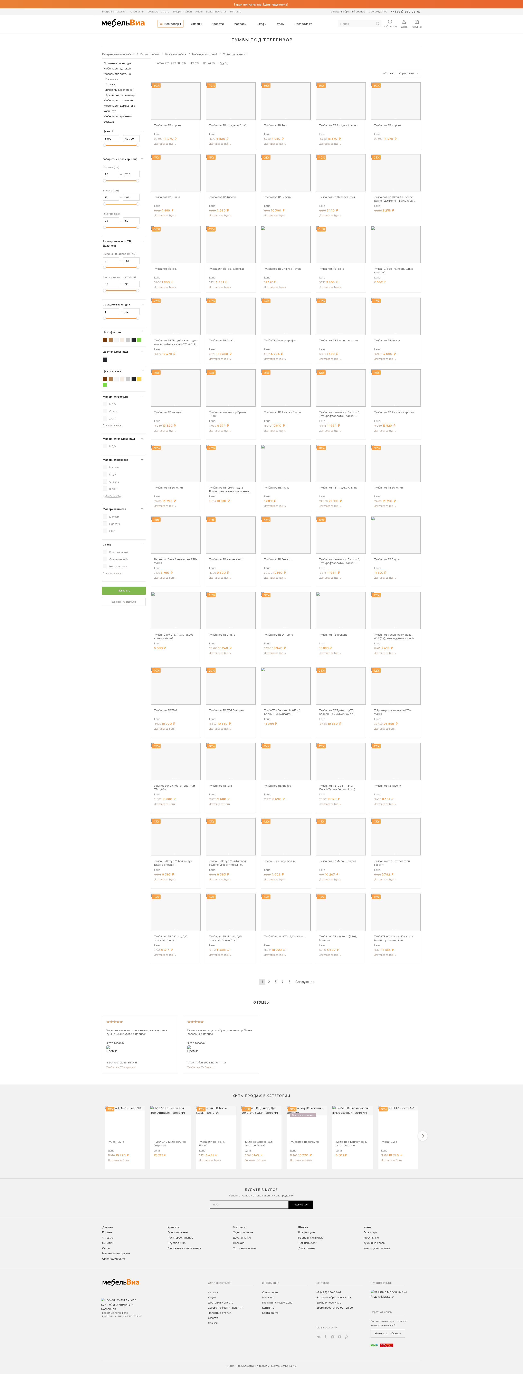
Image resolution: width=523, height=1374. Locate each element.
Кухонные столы (374, 1243)
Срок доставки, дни (116, 304)
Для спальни (306, 1248)
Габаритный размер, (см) (120, 159)
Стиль (107, 544)
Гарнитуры (370, 1232)
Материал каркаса (115, 460)
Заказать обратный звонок (348, 11)
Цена (110, 131)
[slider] (104, 145)
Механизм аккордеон (116, 1253)
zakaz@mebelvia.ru (328, 1302)
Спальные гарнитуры (118, 63)
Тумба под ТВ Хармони (120, 1067)
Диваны (196, 24)
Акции (199, 11)
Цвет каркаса (112, 371)
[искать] (377, 23)
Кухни (281, 24)
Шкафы (261, 24)
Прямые (107, 1232)
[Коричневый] (110, 340)
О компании (137, 11)
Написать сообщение (388, 1333)
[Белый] (116, 340)
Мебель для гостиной (118, 74)
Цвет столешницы (115, 351)
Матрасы (240, 24)
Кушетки (107, 1243)
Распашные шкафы (311, 1237)
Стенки (110, 84)
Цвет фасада (112, 332)
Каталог (213, 1292)
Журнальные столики (119, 90)
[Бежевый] (122, 340)
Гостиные (111, 79)
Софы (106, 1248)
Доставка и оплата (158, 11)
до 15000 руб (178, 63)
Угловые (107, 1237)
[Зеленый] (139, 340)
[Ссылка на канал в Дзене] (339, 1337)
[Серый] (128, 340)
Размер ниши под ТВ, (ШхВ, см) (117, 243)
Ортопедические (113, 1258)
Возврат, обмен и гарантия (225, 1307)
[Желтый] (139, 379)
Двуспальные (177, 1243)
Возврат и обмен (182, 11)
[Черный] (133, 340)
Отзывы (213, 1323)
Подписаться (301, 1204)
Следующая (304, 981)
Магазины (268, 1297)
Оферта (213, 1318)
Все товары (172, 24)
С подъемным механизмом (185, 1248)
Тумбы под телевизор (120, 95)
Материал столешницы (119, 438)
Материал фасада (115, 396)
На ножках (209, 63)
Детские (238, 1243)
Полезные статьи (216, 11)
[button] (176, 118)
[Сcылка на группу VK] (318, 1337)
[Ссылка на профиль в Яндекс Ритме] (346, 1337)
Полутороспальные (180, 1237)
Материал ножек (114, 509)
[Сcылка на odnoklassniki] (325, 1337)
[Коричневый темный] (105, 340)
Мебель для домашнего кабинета (119, 108)
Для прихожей (307, 1243)
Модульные (371, 1237)
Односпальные (178, 1232)
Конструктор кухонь (377, 1248)
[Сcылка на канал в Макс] (332, 1337)
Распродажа (303, 24)
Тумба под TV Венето (200, 1067)
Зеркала (109, 121)
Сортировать (407, 73)
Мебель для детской (117, 68)
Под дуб (194, 63)
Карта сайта (270, 1313)
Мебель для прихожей (118, 100)
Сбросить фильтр (124, 602)
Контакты (235, 11)
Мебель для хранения (118, 116)
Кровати (218, 24)
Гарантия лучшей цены (277, 1302)
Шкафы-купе (306, 1232)
